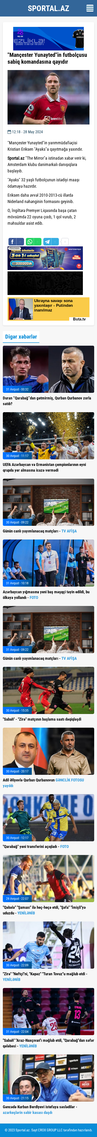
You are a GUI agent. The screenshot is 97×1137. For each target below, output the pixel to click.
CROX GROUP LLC (50, 1130)
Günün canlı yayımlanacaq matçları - (40, 531)
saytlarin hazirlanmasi (27, 231)
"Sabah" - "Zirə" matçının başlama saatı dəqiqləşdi (42, 719)
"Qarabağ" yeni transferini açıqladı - (36, 846)
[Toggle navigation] (89, 8)
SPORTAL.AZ (48, 8)
